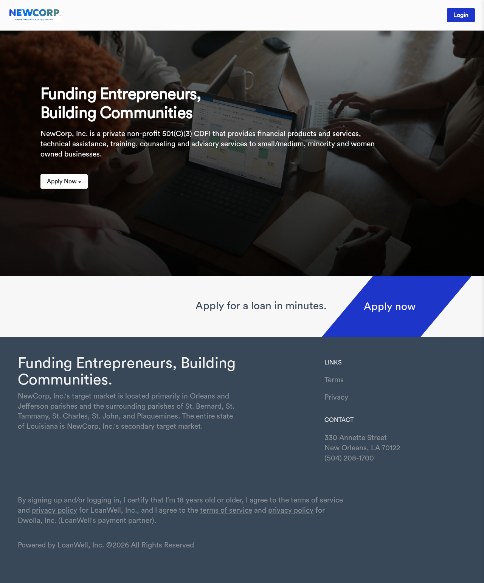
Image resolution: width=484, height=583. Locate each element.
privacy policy (54, 510)
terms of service (317, 500)
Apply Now (62, 181)
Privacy (336, 397)
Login (460, 15)
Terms (334, 380)
